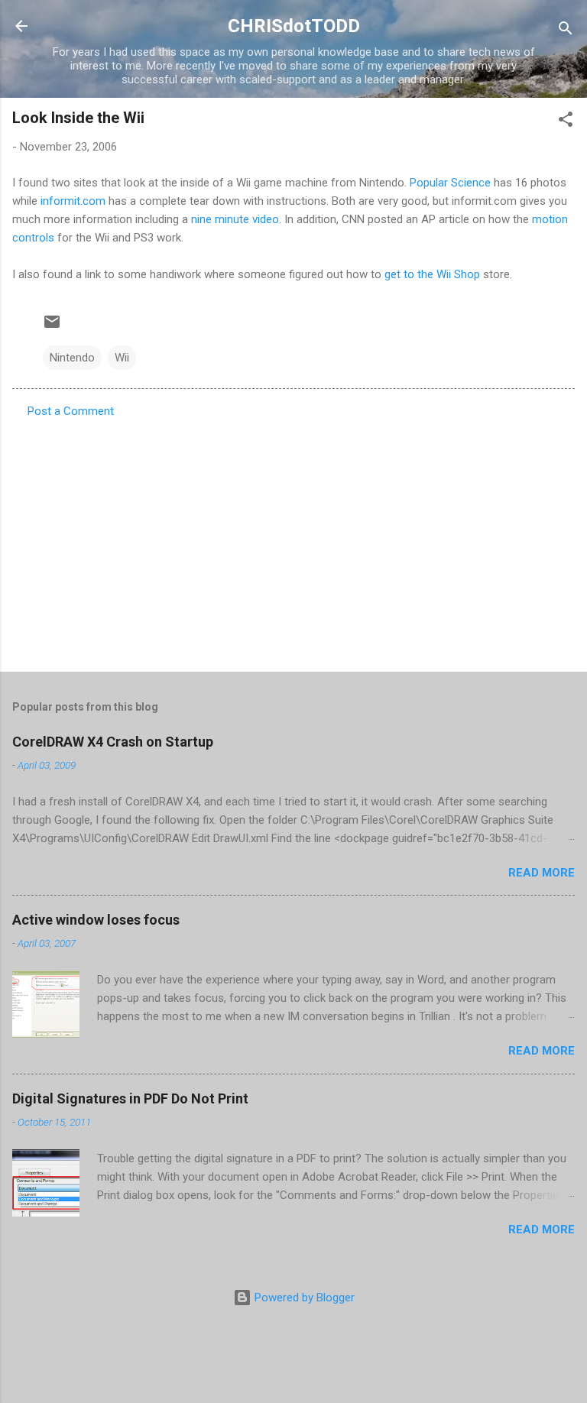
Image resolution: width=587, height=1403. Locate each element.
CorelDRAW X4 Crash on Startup (112, 742)
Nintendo (72, 358)
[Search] (565, 31)
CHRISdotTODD (294, 26)
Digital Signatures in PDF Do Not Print (130, 1098)
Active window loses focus (96, 920)
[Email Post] (52, 327)
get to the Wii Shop (432, 274)
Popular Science (450, 183)
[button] (565, 122)
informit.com (73, 201)
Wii (122, 358)
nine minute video (235, 219)
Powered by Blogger (303, 1297)
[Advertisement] (293, 540)
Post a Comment (71, 411)
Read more (541, 873)
